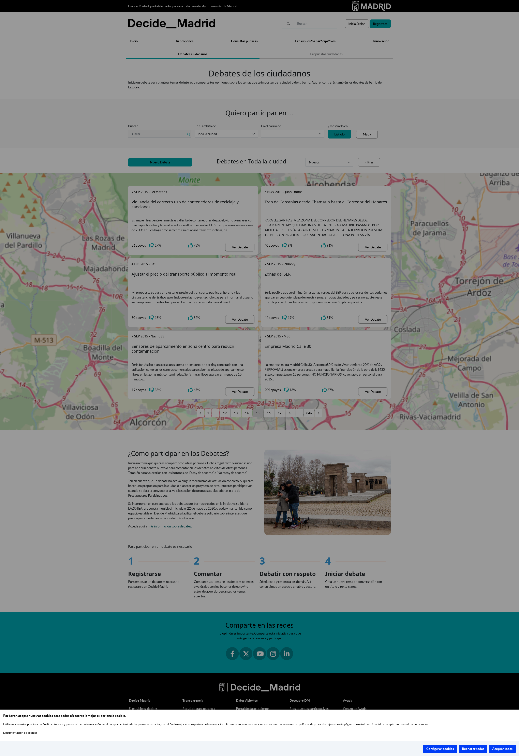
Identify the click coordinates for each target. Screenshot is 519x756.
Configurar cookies (440, 749)
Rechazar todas (473, 749)
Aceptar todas (502, 749)
